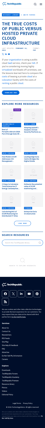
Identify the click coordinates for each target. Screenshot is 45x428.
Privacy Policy (27, 403)
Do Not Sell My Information (12, 356)
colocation (7, 79)
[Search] (35, 4)
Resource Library (11, 15)
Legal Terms (17, 403)
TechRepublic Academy (10, 377)
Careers (5, 359)
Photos (4, 388)
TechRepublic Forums (10, 374)
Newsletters (6, 335)
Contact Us (6, 331)
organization (15, 59)
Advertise (5, 352)
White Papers (29, 15)
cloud (29, 76)
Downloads (6, 370)
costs (4, 76)
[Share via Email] (9, 54)
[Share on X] (3, 54)
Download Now (11, 92)
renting (5, 83)
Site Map (5, 342)
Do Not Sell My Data (19, 317)
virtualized (7, 69)
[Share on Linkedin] (6, 54)
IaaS (10, 63)
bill (33, 63)
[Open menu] (41, 4)
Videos (4, 391)
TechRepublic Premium (10, 381)
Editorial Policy (7, 395)
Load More (22, 223)
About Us (5, 328)
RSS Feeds (6, 338)
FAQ (3, 349)
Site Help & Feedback (10, 345)
